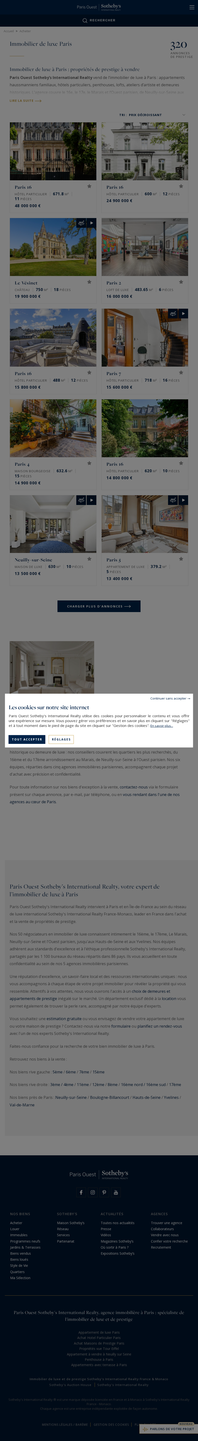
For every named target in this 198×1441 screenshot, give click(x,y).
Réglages (61, 739)
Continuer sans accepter (168, 698)
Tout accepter (27, 739)
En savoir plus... (161, 725)
